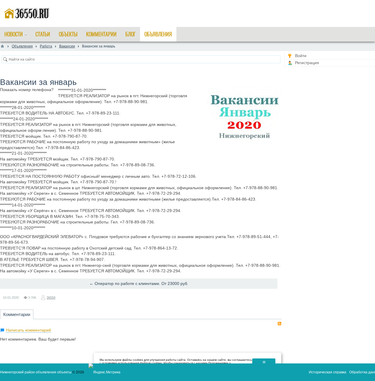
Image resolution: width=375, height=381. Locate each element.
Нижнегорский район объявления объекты (35, 372)
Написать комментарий (28, 330)
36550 (51, 297)
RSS (279, 323)
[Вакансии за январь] (244, 116)
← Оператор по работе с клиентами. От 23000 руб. (138, 283)
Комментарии (16, 314)
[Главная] (2, 46)
